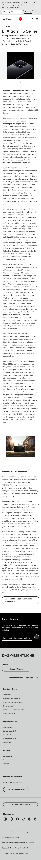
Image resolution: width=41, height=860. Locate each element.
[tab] (18, 83)
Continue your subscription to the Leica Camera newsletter (36, 636)
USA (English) (8, 12)
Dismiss (35, 12)
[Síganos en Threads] (30, 819)
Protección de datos (17, 832)
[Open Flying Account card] (32, 18)
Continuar (28, 12)
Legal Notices (30, 832)
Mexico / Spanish (16, 669)
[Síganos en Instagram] (5, 819)
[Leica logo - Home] (20, 19)
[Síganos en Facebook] (17, 819)
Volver (8, 26)
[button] (37, 677)
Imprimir (5, 832)
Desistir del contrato (16, 789)
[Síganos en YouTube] (11, 819)
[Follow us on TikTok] (24, 819)
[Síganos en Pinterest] (36, 819)
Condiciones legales (22, 848)
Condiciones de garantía (10, 837)
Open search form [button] (27, 18)
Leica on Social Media (20, 804)
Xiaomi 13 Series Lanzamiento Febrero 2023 (18, 600)
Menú (8, 19)
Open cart (37, 18)
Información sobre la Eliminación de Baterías (18, 842)
